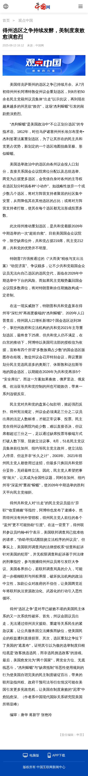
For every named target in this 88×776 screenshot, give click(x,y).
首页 (6, 21)
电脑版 (34, 755)
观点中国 (25, 21)
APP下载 (58, 755)
